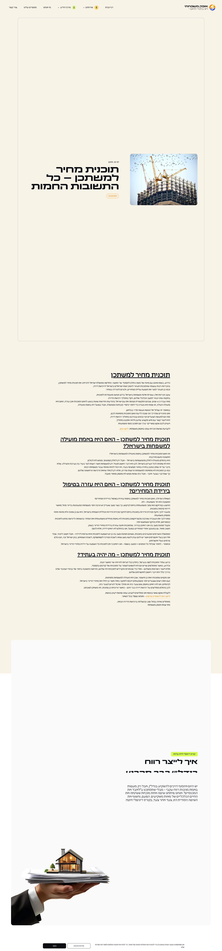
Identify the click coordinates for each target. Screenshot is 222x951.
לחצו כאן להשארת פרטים (158, 596)
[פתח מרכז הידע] (58, 7)
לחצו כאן (124, 429)
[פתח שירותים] (84, 7)
